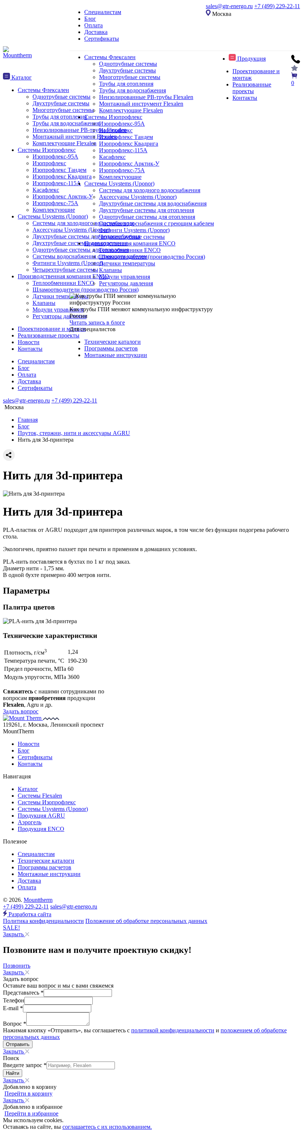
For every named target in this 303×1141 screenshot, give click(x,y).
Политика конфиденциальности (43, 921)
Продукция (251, 58)
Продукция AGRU (41, 815)
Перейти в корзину (28, 1093)
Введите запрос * (25, 1065)
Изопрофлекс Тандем (126, 137)
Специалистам (102, 12)
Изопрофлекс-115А (123, 150)
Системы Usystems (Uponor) (119, 183)
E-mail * (13, 1008)
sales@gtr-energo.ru (229, 6)
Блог (90, 19)
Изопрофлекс (116, 130)
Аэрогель (29, 822)
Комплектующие (120, 177)
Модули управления (124, 277)
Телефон (13, 1000)
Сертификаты (101, 38)
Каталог (28, 789)
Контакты (244, 98)
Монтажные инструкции (115, 355)
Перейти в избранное (31, 1113)
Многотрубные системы (129, 77)
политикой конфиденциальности (172, 1030)
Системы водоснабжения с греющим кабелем (156, 223)
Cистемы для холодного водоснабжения (149, 190)
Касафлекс (112, 157)
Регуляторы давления (126, 283)
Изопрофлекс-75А (122, 170)
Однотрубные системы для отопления (147, 217)
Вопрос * (14, 1024)
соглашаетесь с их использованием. (107, 1127)
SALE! (11, 927)
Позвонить (16, 965)
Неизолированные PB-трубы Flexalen (146, 97)
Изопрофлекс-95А (122, 123)
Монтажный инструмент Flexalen (141, 104)
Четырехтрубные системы (132, 237)
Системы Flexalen (40, 795)
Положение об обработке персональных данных (146, 921)
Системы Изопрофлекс (113, 117)
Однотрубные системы (128, 64)
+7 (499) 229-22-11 (277, 6)
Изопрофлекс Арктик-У (129, 163)
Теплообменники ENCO (130, 250)
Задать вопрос (20, 711)
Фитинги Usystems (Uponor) (134, 230)
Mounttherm (38, 900)
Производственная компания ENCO (130, 243)
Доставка (96, 32)
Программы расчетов (111, 348)
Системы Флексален (110, 57)
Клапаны (110, 270)
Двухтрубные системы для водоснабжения (153, 203)
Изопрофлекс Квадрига (128, 143)
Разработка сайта (29, 914)
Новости (29, 744)
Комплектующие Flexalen (131, 110)
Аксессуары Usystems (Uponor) (138, 197)
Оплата (93, 25)
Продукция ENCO (41, 829)
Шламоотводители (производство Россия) (152, 257)
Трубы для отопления (126, 84)
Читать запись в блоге (97, 322)
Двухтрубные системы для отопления (146, 210)
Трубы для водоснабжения (132, 90)
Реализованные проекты (251, 87)
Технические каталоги (112, 342)
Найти (12, 1073)
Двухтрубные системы (127, 70)
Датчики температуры (127, 263)
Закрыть (14, 934)
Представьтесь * (23, 992)
